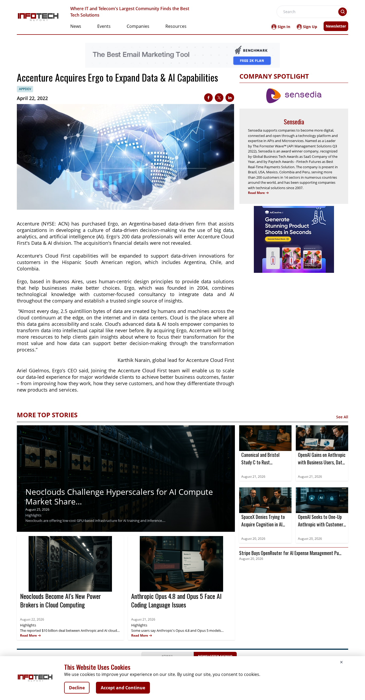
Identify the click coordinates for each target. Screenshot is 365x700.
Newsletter (336, 26)
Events (104, 26)
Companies (138, 26)
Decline (77, 688)
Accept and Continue (123, 688)
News (75, 26)
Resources (176, 26)
